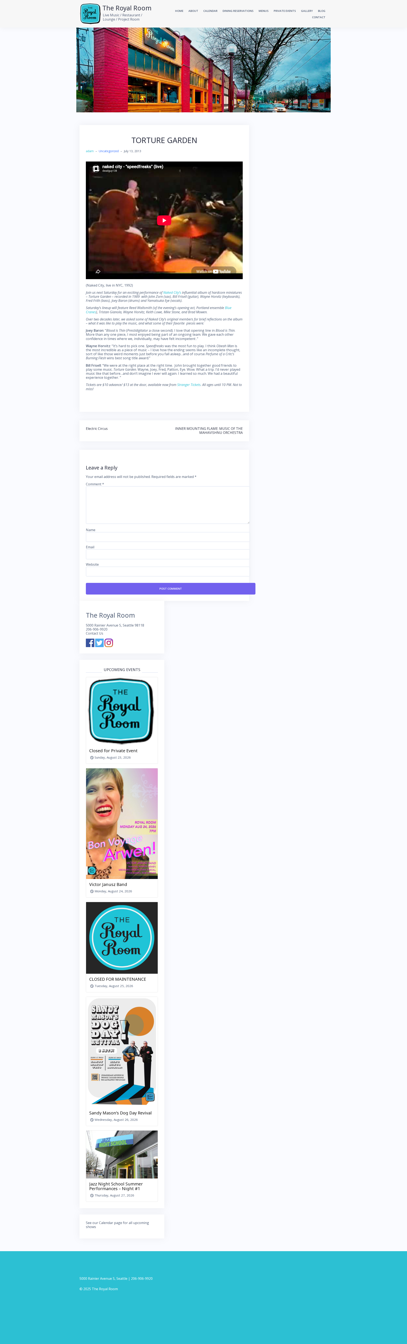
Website (92, 565)
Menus (264, 11)
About (193, 11)
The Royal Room (127, 8)
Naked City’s (172, 292)
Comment (95, 484)
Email (90, 547)
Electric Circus (97, 428)
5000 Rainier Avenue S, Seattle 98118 (115, 625)
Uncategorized (109, 151)
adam (90, 151)
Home (179, 11)
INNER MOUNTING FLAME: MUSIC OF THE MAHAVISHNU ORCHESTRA (209, 430)
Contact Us (94, 633)
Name (90, 530)
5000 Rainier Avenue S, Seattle (103, 1278)
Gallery (307, 11)
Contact (318, 17)
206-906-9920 (96, 629)
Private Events (285, 11)
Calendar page (110, 1222)
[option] (203, 70)
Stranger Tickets (189, 384)
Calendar (210, 11)
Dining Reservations (238, 11)
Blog (321, 11)
